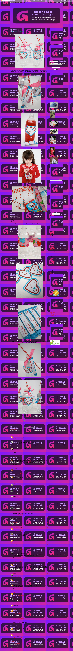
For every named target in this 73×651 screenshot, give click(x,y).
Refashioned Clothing (52, 261)
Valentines (15, 429)
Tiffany (14, 563)
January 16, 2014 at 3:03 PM (18, 637)
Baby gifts (51, 233)
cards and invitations (52, 237)
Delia (14, 578)
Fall (50, 243)
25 (47, 592)
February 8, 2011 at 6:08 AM (18, 576)
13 (47, 511)
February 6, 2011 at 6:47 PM (18, 561)
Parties (50, 257)
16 (47, 527)
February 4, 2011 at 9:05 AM (18, 536)
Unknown (14, 627)
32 (47, 633)
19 (47, 544)
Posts (52, 61)
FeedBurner (58, 71)
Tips (50, 269)
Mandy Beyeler (15, 435)
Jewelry (51, 250)
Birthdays (51, 235)
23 (47, 578)
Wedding (51, 272)
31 (47, 627)
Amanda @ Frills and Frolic (17, 551)
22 (47, 573)
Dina (14, 539)
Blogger (58, 345)
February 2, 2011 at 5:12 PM (18, 444)
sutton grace (51, 322)
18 (47, 539)
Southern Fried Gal (16, 522)
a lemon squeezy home (52, 312)
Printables (51, 259)
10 (47, 495)
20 (47, 552)
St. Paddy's (51, 264)
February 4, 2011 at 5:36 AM (18, 525)
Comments (52, 63)
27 (47, 604)
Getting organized (52, 245)
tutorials (51, 270)
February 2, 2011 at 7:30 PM (18, 492)
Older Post (46, 641)
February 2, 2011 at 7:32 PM (18, 497)
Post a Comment (13, 639)
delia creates (51, 317)
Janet (14, 597)
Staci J (14, 532)
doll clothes (51, 241)
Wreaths (51, 273)
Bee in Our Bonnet (52, 314)
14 (47, 517)
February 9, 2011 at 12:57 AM (18, 581)
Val (13, 573)
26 (47, 597)
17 (47, 532)
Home (30, 641)
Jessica (14, 489)
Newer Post (12, 641)
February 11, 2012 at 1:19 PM (18, 613)
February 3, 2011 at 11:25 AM (18, 504)
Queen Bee (14, 592)
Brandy (14, 483)
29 (47, 615)
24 (47, 584)
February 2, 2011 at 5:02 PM (18, 438)
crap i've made (51, 316)
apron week (51, 232)
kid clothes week (52, 251)
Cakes (50, 236)
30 (47, 621)
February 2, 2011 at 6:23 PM (18, 473)
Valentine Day (15, 623)
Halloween (51, 246)
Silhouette (51, 263)
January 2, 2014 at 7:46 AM (18, 631)
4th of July (51, 231)
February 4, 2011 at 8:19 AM (18, 530)
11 (47, 500)
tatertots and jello (52, 323)
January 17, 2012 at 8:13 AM (18, 601)
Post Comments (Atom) (18, 643)
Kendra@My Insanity (16, 517)
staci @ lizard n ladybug (16, 527)
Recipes (51, 260)
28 (47, 609)
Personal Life (51, 258)
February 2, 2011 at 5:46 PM (18, 456)
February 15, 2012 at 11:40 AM (18, 618)
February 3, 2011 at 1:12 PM (18, 509)
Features (51, 244)
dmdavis (14, 609)
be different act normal (52, 313)
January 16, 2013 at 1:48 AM (18, 624)
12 (47, 506)
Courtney (14, 458)
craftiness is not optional (53, 315)
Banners (51, 234)
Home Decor (51, 249)
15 (47, 522)
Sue (13, 506)
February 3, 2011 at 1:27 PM (18, 514)
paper (50, 256)
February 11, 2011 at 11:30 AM (18, 595)
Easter (50, 242)
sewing (50, 262)
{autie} (14, 544)
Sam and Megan (15, 447)
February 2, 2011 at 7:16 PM (18, 487)
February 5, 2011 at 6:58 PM (18, 549)
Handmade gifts (52, 247)
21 (47, 563)
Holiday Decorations (52, 248)
